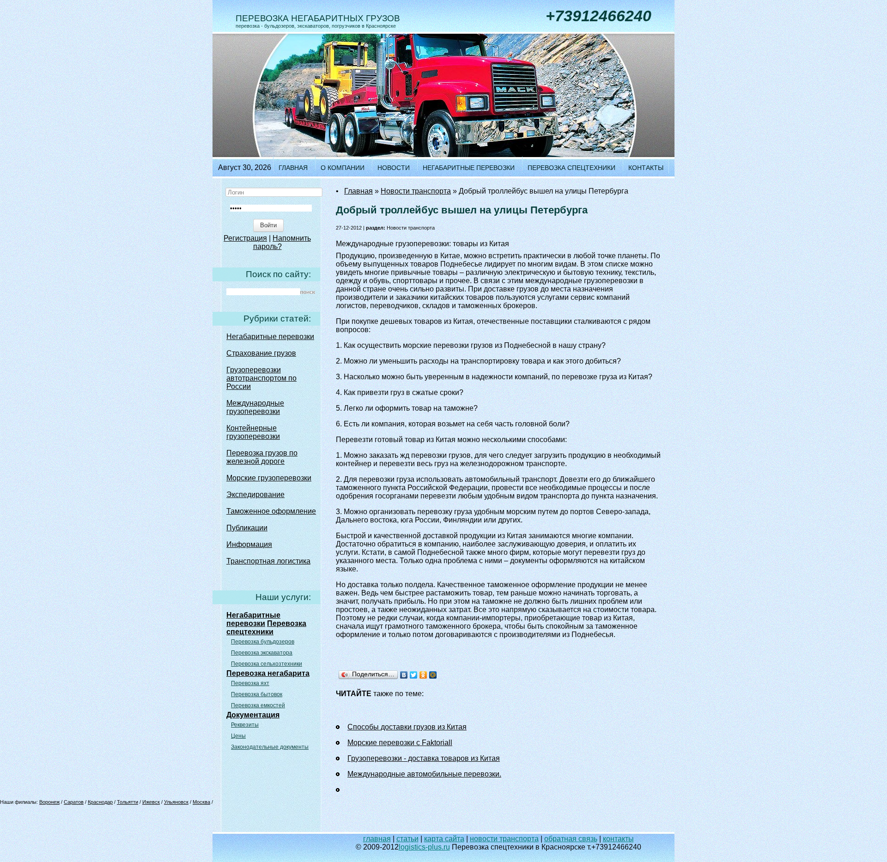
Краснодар (100, 802)
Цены (238, 736)
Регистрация (245, 238)
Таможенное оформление (271, 511)
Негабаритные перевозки (469, 167)
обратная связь (570, 839)
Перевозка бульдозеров (262, 641)
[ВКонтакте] (404, 675)
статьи (407, 839)
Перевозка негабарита (268, 673)
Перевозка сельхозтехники (266, 664)
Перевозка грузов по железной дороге (262, 457)
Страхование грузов (261, 353)
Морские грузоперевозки (268, 478)
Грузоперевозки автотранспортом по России (261, 378)
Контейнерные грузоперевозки (253, 432)
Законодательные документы (270, 747)
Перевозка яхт (250, 683)
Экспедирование (255, 494)
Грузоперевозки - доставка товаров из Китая (423, 758)
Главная (293, 167)
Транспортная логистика (268, 561)
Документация (252, 715)
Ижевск (151, 802)
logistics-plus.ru (424, 847)
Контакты (645, 167)
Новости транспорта (416, 191)
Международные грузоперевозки (255, 407)
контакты (618, 839)
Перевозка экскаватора (261, 653)
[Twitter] (414, 675)
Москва (201, 802)
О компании (343, 167)
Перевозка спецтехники (571, 167)
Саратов (74, 802)
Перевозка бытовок (256, 694)
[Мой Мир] (433, 675)
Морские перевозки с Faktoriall (399, 743)
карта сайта (444, 839)
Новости (393, 167)
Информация (249, 544)
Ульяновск (176, 802)
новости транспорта (504, 839)
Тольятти (127, 802)
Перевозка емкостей (258, 705)
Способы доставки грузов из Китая (407, 727)
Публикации (246, 528)
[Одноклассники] (423, 675)
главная (377, 839)
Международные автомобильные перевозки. (424, 774)
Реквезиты (245, 725)
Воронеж (49, 802)
